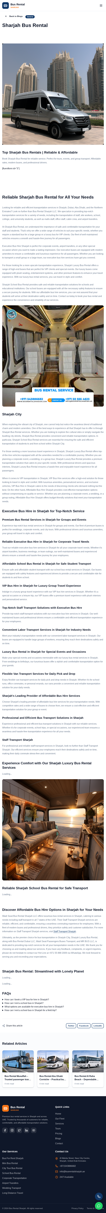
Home (58, 1114)
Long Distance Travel (12, 1193)
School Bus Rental (11, 1173)
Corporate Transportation (14, 1178)
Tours (58, 1128)
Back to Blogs (16, 16)
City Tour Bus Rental (12, 1168)
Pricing (58, 1133)
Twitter (71, 1026)
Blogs (58, 1138)
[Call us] (99, 1196)
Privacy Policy (77, 1208)
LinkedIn (98, 1026)
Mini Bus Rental (10, 1163)
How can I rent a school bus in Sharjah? (24, 1003)
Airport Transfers (10, 1183)
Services (59, 1123)
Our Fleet (59, 1119)
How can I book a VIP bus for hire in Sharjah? (27, 999)
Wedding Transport (11, 1188)
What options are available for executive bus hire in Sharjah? (34, 1007)
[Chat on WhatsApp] (99, 1206)
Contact (59, 1143)
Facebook (84, 1026)
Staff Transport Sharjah (64, 931)
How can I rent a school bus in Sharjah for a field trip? (31, 1010)
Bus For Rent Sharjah (12, 1158)
